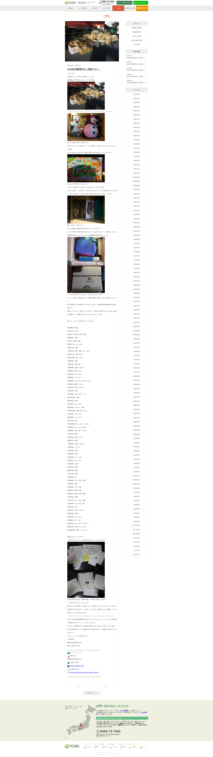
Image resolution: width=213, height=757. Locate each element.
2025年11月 (136, 131)
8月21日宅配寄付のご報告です (136, 70)
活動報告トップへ (92, 693)
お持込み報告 (135, 40)
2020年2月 (136, 417)
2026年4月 (136, 111)
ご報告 (118, 8)
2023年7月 (136, 247)
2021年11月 (136, 330)
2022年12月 (136, 276)
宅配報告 (78, 65)
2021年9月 (136, 339)
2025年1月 (136, 173)
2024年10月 (136, 185)
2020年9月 (136, 388)
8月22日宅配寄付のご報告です (136, 64)
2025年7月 (136, 148)
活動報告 (135, 32)
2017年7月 (136, 542)
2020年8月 (136, 393)
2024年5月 (136, 206)
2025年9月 (136, 140)
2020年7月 (136, 397)
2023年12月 (136, 227)
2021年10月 (136, 334)
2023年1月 (136, 272)
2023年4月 (136, 260)
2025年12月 (136, 127)
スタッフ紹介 (106, 8)
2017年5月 (136, 546)
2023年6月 (136, 252)
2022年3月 (136, 314)
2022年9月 (136, 289)
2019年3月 (136, 463)
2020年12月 (136, 376)
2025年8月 (136, 144)
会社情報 (94, 8)
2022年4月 (136, 310)
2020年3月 (136, 413)
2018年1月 (136, 521)
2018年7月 (136, 496)
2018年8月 (136, 492)
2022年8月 (136, 293)
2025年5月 (136, 156)
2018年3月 (136, 513)
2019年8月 (136, 442)
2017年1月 (136, 554)
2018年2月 (136, 517)
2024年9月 (136, 189)
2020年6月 (136, 401)
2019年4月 (136, 459)
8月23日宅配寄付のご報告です (136, 58)
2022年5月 (136, 305)
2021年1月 (136, 372)
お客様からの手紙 (130, 8)
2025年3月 (136, 164)
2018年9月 (136, 488)
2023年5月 (136, 256)
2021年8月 (136, 343)
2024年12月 (136, 177)
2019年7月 (136, 446)
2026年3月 (136, 115)
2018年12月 (136, 475)
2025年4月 (136, 160)
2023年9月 (136, 239)
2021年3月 (136, 364)
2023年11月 (136, 231)
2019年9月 (136, 438)
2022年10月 (136, 285)
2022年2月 (136, 318)
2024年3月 (136, 214)
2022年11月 (136, 281)
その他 (136, 44)
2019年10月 (136, 434)
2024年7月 (136, 198)
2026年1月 (136, 123)
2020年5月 (136, 405)
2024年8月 (136, 193)
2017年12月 (136, 525)
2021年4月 (136, 359)
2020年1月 (136, 422)
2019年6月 (136, 451)
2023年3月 (136, 264)
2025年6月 (136, 152)
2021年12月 (136, 326)
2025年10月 (136, 135)
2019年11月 (136, 430)
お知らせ (135, 36)
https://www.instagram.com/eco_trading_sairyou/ (84, 672)
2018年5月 (136, 505)
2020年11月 (136, 380)
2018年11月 (136, 480)
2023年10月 (136, 235)
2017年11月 (136, 529)
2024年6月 (136, 202)
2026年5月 (136, 106)
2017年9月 (136, 538)
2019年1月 (136, 471)
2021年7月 (136, 347)
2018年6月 (136, 500)
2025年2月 (136, 169)
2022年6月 (136, 301)
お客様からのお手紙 (132, 744)
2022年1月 (136, 322)
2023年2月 (136, 268)
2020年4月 (136, 409)
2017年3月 (136, 550)
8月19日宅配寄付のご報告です (136, 82)
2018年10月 (136, 484)
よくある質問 (82, 8)
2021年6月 (136, 351)
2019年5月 (136, 455)
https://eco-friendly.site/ (76, 666)
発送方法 (143, 8)
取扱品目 (70, 8)
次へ (106, 686)
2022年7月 (136, 297)
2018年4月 (136, 509)
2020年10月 (136, 384)
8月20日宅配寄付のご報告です (136, 76)
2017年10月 (136, 534)
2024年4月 (136, 210)
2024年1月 (136, 223)
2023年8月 (136, 243)
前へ (78, 686)
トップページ (87, 744)
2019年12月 (136, 426)
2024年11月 (136, 181)
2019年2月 (136, 467)
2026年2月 (136, 119)
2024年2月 (136, 218)
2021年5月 (136, 355)
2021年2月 (136, 368)
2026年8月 (136, 94)
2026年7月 (136, 98)
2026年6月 (136, 102)
